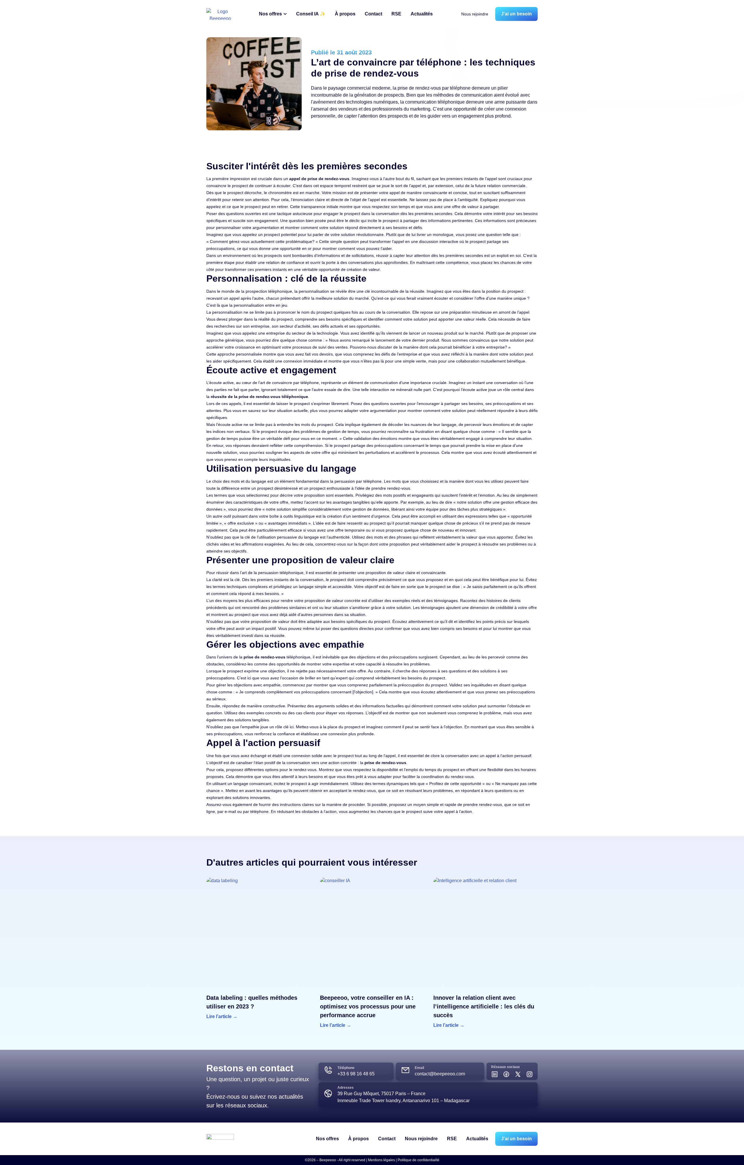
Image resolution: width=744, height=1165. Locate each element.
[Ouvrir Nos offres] (285, 14)
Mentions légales (381, 1160)
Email (419, 1068)
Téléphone (346, 1068)
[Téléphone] (328, 1070)
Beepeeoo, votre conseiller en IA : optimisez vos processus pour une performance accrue (368, 1006)
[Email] (405, 1070)
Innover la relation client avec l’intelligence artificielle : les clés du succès (483, 1006)
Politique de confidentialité (418, 1160)
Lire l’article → (221, 1016)
